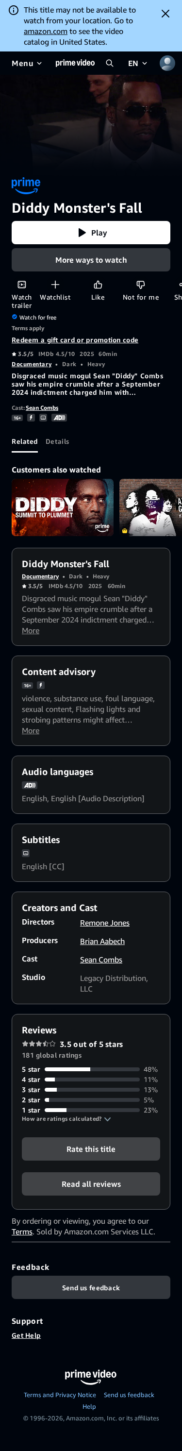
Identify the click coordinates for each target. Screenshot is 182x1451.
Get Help (26, 1335)
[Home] (75, 63)
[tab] (25, 441)
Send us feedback (129, 1395)
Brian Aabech (102, 941)
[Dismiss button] (165, 13)
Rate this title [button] (91, 1149)
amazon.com (45, 31)
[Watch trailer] (21, 284)
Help (89, 1406)
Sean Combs (42, 407)
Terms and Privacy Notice (60, 1395)
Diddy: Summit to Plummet (63, 507)
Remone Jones (105, 923)
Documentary (31, 364)
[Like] (97, 284)
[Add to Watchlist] (55, 284)
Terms (22, 1231)
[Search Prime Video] (109, 63)
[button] (91, 232)
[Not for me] (140, 284)
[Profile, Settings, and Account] (167, 63)
